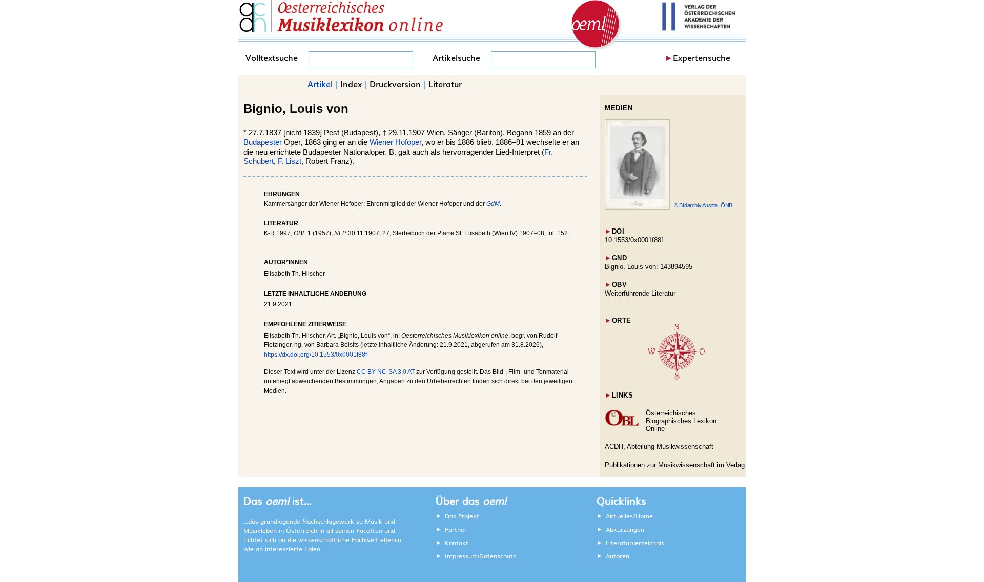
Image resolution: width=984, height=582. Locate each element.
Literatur (445, 83)
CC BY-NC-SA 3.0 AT (386, 372)
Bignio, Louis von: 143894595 (648, 267)
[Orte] (676, 377)
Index (351, 83)
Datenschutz (497, 555)
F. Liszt (289, 161)
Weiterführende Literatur (640, 293)
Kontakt (456, 542)
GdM (493, 203)
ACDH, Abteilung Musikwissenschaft (659, 446)
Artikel (320, 83)
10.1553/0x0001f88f (634, 240)
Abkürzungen (625, 529)
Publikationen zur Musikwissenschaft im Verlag (675, 465)
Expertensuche (701, 57)
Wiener (381, 142)
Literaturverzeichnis (635, 542)
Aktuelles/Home (629, 516)
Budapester (262, 142)
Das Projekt (462, 516)
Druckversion (395, 83)
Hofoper (408, 142)
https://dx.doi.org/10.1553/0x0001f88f (315, 354)
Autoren (617, 555)
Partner (456, 529)
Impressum (461, 555)
